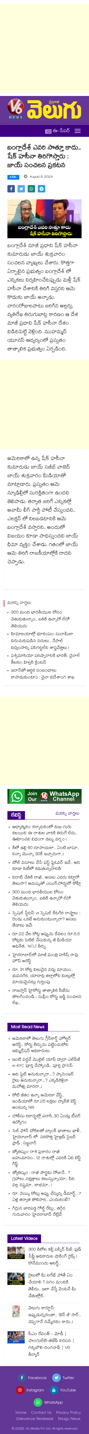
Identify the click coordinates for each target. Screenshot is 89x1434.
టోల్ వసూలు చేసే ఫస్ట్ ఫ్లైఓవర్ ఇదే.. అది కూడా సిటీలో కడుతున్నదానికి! (46, 866)
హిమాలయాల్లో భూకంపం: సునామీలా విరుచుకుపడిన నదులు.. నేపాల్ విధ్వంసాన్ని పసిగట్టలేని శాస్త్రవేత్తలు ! (42, 641)
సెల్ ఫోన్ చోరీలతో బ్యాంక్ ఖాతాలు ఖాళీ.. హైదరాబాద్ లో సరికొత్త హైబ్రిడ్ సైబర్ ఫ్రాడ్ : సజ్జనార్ (47, 1137)
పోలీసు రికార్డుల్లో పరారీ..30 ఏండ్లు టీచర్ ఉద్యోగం (46, 1119)
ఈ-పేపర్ (61, 131)
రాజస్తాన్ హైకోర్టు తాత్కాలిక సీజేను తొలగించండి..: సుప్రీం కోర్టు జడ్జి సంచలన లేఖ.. (47, 997)
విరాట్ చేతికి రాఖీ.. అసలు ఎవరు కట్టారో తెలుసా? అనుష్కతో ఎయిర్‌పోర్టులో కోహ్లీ (46, 881)
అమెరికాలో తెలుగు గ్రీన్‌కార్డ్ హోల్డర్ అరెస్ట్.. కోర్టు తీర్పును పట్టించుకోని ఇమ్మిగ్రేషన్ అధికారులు (41, 1045)
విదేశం (13, 177)
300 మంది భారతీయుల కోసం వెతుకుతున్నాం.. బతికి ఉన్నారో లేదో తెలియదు (40, 619)
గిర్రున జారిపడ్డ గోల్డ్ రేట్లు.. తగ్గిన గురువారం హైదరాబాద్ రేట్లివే (39, 1212)
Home (21, 1413)
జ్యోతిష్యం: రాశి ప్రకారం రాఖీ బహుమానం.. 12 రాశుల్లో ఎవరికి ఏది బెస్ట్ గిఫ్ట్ (46, 1158)
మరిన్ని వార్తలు (68, 814)
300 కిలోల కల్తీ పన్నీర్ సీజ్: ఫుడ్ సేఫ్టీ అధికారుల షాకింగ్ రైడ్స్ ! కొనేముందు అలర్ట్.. (54, 1256)
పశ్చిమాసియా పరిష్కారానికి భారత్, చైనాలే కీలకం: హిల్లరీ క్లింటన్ (45, 660)
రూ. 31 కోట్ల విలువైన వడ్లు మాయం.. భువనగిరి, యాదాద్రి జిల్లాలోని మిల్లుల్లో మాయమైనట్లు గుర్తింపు (43, 976)
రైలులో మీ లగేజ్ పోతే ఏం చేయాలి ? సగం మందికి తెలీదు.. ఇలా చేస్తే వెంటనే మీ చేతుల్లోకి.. (52, 1286)
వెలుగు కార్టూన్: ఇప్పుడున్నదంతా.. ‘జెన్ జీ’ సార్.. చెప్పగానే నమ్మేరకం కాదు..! (54, 1315)
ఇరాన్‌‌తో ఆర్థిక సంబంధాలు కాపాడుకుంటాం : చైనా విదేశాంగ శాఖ (42, 674)
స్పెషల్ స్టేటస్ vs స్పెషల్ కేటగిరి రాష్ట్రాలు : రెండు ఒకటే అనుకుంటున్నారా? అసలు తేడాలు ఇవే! (46, 920)
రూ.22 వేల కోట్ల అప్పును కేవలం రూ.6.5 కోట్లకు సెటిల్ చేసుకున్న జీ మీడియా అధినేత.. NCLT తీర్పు (46, 940)
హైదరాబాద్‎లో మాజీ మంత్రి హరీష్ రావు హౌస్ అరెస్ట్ (45, 958)
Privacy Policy (68, 1413)
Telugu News (69, 1419)
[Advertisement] (44, 48)
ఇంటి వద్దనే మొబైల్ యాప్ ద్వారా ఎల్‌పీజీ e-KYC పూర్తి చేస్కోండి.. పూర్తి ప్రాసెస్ (46, 1063)
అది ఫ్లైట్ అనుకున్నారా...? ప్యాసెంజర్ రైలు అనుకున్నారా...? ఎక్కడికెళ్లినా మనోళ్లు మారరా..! (43, 1081)
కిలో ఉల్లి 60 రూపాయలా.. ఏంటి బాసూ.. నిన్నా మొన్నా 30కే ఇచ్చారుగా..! (45, 851)
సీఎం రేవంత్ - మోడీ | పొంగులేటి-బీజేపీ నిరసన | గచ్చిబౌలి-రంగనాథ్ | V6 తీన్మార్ (51, 1345)
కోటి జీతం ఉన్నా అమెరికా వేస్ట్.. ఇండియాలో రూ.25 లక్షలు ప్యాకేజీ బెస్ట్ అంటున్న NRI (44, 1102)
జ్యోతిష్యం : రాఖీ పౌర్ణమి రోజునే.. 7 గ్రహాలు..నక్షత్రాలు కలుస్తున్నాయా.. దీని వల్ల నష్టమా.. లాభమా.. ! (43, 1179)
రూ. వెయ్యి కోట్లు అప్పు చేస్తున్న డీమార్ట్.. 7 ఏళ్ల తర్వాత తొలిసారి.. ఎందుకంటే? (46, 1197)
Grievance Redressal (34, 1419)
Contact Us (41, 1413)
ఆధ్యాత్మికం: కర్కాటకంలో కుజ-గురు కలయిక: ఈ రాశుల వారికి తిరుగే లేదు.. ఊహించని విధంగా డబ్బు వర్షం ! (44, 833)
